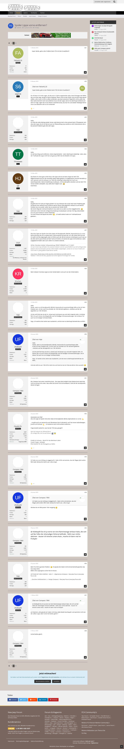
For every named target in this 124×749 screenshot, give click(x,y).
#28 (86, 268)
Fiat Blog (84, 733)
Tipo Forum (85, 716)
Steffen (96, 29)
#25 (86, 173)
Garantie (47, 719)
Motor (70, 724)
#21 (86, 48)
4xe (49, 716)
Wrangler (55, 733)
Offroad (54, 726)
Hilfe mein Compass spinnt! (102, 48)
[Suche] (114, 1)
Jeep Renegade (69, 723)
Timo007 (96, 50)
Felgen (72, 717)
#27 (86, 230)
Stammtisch (65, 730)
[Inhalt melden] (85, 72)
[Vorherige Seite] (9, 43)
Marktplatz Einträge (14, 439)
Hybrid (47, 723)
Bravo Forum (85, 717)
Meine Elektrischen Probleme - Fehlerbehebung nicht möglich (103, 43)
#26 (86, 198)
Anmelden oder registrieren (103, 1)
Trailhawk (73, 730)
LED (54, 724)
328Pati (96, 35)
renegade (52, 728)
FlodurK (96, 40)
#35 (86, 528)
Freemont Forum (86, 719)
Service (59, 730)
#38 (86, 631)
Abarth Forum (93, 725)
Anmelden (56, 681)
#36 (86, 563)
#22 (86, 81)
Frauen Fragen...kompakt (38, 442)
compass (55, 717)
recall (75, 726)
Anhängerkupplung (57, 716)
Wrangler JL (62, 733)
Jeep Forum (101, 725)
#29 (86, 302)
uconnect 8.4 (66, 732)
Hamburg (71, 721)
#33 (86, 457)
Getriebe (47, 721)
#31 (86, 378)
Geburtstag (54, 719)
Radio (70, 726)
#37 (86, 595)
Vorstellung (48, 733)
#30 (86, 334)
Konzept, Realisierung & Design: (85, 743)
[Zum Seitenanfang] (121, 746)
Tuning (52, 732)
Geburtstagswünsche (65, 719)
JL (74, 723)
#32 (86, 413)
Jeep (51, 723)
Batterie (66, 716)
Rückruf (65, 728)
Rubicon (59, 728)
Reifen (46, 728)
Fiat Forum (85, 725)
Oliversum (96, 46)
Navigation (48, 726)
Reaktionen (12, 66)
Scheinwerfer (72, 728)
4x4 (46, 716)
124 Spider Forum (94, 716)
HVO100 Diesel (98, 38)
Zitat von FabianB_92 (39, 87)
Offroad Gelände (62, 726)
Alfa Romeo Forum (87, 727)
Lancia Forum (110, 725)
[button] (13, 699)
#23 (86, 117)
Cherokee (72, 716)
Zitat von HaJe (37, 339)
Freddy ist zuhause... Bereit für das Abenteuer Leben (46, 440)
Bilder (11, 254)
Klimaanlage (48, 724)
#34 (86, 492)
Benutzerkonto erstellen (42, 681)
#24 (86, 149)
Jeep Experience (58, 723)
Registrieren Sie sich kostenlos (50, 677)
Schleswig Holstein (50, 730)
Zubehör (69, 733)
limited (59, 724)
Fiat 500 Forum (105, 716)
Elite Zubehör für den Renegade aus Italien (43, 444)
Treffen (47, 732)
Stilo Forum (93, 717)
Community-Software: (83, 741)
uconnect (58, 732)
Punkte (11, 68)
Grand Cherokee (62, 721)
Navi (74, 724)
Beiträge (12, 70)
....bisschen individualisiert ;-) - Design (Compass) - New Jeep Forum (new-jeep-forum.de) (56, 579)
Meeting (64, 724)
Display (67, 717)
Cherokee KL (48, 717)
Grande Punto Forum (104, 717)
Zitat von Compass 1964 (40, 498)
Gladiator (53, 721)
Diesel (61, 717)
